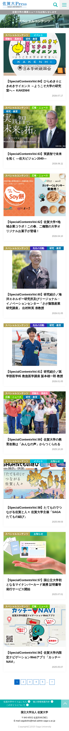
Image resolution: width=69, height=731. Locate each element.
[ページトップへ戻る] (65, 704)
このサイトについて (15, 705)
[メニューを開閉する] (64, 5)
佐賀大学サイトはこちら (15, 701)
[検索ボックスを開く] (55, 5)
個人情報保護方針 (41, 701)
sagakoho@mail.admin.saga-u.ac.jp (38, 721)
